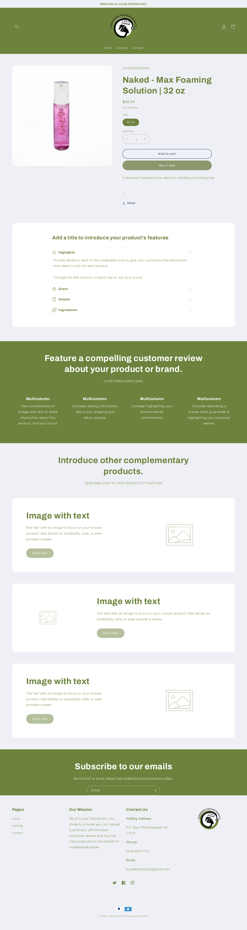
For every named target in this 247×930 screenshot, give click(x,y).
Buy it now (167, 165)
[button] (16, 26)
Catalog (17, 825)
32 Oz (131, 122)
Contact (17, 832)
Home (16, 818)
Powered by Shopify (137, 916)
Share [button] (131, 203)
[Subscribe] (155, 790)
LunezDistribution (116, 916)
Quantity (128, 131)
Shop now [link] (40, 553)
